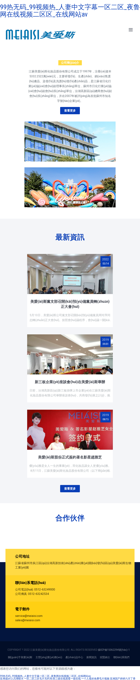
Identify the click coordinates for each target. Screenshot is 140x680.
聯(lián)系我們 (121, 657)
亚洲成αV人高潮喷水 (12, 678)
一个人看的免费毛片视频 (95, 678)
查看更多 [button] (70, 110)
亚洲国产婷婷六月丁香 (122, 678)
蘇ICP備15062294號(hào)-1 (114, 649)
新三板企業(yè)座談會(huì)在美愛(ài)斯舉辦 (70, 382)
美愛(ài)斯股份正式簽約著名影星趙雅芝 (70, 457)
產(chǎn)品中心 (74, 657)
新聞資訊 (91, 657)
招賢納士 (105, 657)
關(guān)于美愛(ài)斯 (20, 657)
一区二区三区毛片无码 (37, 678)
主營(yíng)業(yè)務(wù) (49, 657)
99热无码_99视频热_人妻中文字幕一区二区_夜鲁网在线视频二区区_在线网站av (70, 10)
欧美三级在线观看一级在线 (65, 678)
